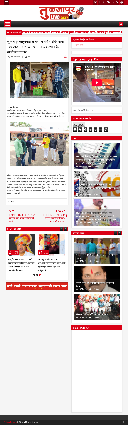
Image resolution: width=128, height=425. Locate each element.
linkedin (113, 2)
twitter (95, 2)
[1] (34, 275)
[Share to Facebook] (25, 236)
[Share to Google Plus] (32, 236)
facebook (100, 2)
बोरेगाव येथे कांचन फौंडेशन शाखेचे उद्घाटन (92, 314)
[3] (40, 275)
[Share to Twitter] (29, 236)
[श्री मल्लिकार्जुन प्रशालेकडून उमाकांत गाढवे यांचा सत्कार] (97, 251)
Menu (6, 2)
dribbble (117, 2)
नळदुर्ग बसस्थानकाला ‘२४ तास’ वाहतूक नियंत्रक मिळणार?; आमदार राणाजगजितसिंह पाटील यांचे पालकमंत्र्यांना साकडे (21, 265)
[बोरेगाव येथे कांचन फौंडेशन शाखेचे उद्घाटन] (97, 307)
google (104, 2)
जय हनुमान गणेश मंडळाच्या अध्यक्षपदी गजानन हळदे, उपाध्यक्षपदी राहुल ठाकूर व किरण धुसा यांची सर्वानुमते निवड (51, 265)
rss (108, 2)
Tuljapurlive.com (10, 422)
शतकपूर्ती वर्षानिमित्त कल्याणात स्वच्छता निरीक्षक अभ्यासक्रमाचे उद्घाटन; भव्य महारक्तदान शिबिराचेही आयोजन (95, 188)
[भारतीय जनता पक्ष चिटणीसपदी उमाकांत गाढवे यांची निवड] (97, 279)
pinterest (122, 2)
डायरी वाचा (79, 45)
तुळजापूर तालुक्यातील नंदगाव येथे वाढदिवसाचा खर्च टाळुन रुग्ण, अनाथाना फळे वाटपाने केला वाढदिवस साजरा (35, 47)
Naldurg (17, 57)
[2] (37, 275)
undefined (95, 166)
